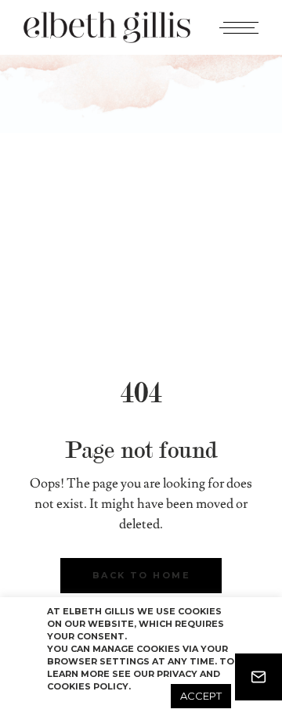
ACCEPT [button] (201, 695)
